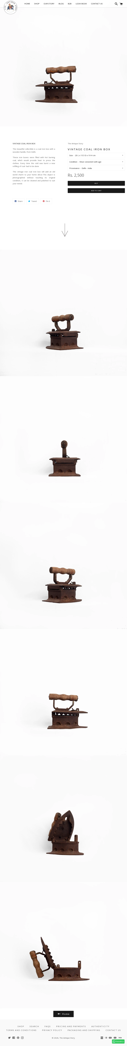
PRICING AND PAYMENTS (71, 1026)
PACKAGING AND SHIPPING (84, 1030)
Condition (73, 162)
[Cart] (121, 4)
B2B (69, 3)
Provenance (74, 168)
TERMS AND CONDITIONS (21, 1030)
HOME (27, 3)
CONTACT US (97, 3)
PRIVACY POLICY (52, 1030)
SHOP (36, 3)
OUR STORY (49, 3)
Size (71, 155)
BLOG (61, 3)
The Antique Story (67, 1038)
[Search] (115, 4)
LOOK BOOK (81, 3)
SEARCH (34, 1026)
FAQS (48, 1026)
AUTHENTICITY (100, 1026)
